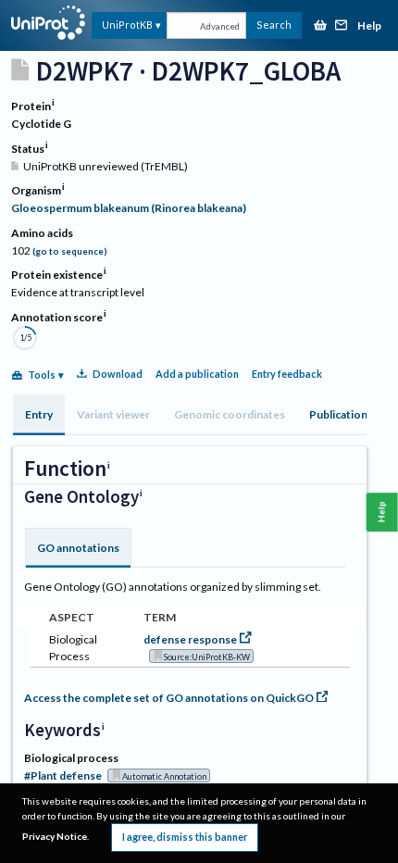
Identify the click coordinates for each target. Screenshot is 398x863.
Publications (341, 414)
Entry (39, 414)
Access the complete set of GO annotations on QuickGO (169, 698)
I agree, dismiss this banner (184, 837)
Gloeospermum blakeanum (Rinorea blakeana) (128, 208)
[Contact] (341, 26)
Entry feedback (287, 374)
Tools (42, 375)
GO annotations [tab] (78, 548)
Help (369, 26)
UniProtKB (127, 25)
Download (118, 374)
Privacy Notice (54, 836)
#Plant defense (63, 775)
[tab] (39, 414)
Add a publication (197, 374)
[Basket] (320, 26)
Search (274, 25)
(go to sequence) (69, 251)
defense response (190, 639)
